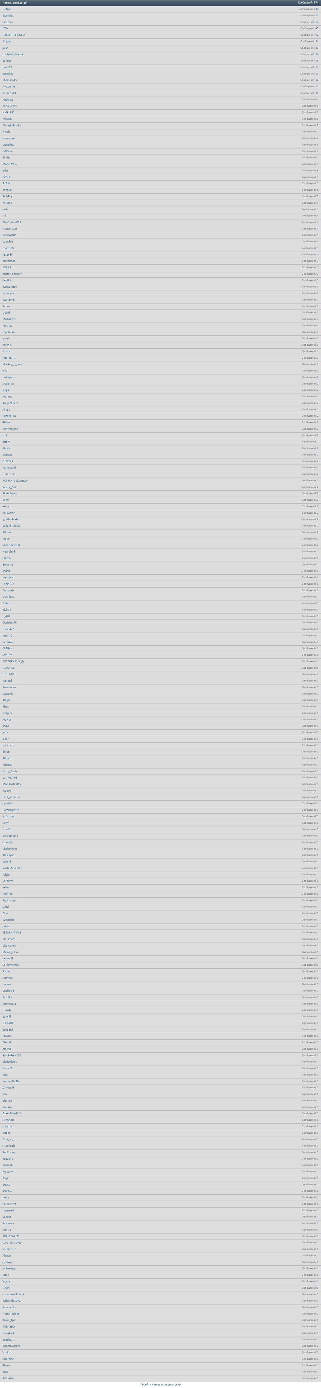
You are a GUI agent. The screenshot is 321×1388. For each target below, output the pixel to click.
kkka (5, 170)
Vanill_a (7, 1352)
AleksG (7, 1042)
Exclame (8, 564)
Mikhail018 (9, 319)
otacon (7, 1049)
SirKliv (6, 157)
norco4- (7, 345)
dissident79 (10, 622)
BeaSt (6, 1184)
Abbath (7, 758)
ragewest (8, 1210)
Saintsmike (9, 1307)
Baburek (8, 694)
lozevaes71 (9, 1004)
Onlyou (7, 41)
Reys (5, 48)
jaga (5, 1371)
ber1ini (7, 280)
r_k (4, 215)
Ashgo (6, 409)
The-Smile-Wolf (12, 222)
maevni (7, 790)
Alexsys (7, 1255)
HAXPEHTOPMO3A (14, 35)
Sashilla (7, 997)
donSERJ (8, 1029)
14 (316, 67)
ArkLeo (7, 532)
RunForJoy (9, 1152)
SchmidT (8, 978)
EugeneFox (9, 416)
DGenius (8, 22)
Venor (6, 500)
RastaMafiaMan (12, 868)
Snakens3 (8, 990)
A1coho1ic (9, 1145)
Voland (7, 861)
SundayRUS (10, 235)
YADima (7, 203)
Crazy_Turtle (10, 771)
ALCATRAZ (9, 513)
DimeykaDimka (12, 125)
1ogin (6, 1178)
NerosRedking (11, 1314)
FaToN (6, 183)
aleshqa (7, 1100)
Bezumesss (9, 687)
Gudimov (8, 1262)
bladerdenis (10, 1061)
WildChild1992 (11, 1300)
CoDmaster (9, 1204)
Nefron (7, 9)
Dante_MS (9, 668)
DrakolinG (9, 144)
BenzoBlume (10, 835)
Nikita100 (8, 1023)
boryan (7, 984)
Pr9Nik (7, 177)
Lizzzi (6, 906)
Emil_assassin (11, 797)
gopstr (6, 338)
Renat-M (8, 1171)
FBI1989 (8, 254)
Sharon (7, 1365)
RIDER (6, 1133)
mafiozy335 (10, 467)
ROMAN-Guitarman (15, 480)
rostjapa (8, 713)
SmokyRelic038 (12, 1055)
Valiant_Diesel (11, 525)
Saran (6, 306)
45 (316, 28)
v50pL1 (7, 267)
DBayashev (9, 945)
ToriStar (7, 894)
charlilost (8, 596)
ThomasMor (10, 80)
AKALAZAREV (11, 1236)
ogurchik (8, 803)
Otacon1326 (10, 228)
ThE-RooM (9, 939)
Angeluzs (8, 99)
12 (316, 86)
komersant (9, 138)
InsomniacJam (11, 1346)
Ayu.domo (9, 86)
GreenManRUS (12, 1113)
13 (316, 73)
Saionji (7, 1016)
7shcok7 (7, 764)
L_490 (6, 616)
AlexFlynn (8, 855)
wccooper (8, 293)
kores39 (7, 1191)
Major (6, 539)
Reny (6, 823)
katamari (8, 1126)
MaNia (7, 719)
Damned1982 (11, 810)
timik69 (7, 67)
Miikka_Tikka (10, 952)
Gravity (7, 1010)
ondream (8, 1165)
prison (6, 926)
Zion (5, 913)
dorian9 (7, 1068)
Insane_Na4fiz (11, 1081)
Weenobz (8, 919)
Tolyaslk (7, 119)
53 (316, 22)
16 (316, 54)
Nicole (6, 131)
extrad (6, 506)
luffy (5, 732)
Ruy (5, 1094)
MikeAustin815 (12, 784)
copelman (9, 332)
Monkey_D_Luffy (13, 364)
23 (316, 48)
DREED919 (9, 358)
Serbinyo (8, 881)
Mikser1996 (10, 164)
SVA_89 (7, 655)
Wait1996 (9, 299)
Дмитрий (8, 1087)
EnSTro (7, 1036)
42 (316, 35)
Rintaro (7, 1107)
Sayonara (8, 1223)
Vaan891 (8, 241)
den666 (7, 190)
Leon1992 (8, 248)
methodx (8, 577)
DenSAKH (8, 1120)
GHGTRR (8, 461)
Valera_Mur (10, 487)
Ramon (7, 971)
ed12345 (8, 1159)
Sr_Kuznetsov (11, 965)
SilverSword (10, 493)
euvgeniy (8, 73)
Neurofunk (9, 551)
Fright (6, 874)
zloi (5, 435)
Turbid (6, 603)
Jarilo (6, 1275)
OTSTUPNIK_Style (13, 661)
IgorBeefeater (11, 519)
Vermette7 (9, 1249)
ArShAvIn (8, 1378)
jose (5, 1074)
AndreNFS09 (10, 403)
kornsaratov (10, 286)
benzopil (8, 958)
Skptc (6, 706)
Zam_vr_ (8, 1139)
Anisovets (8, 590)
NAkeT (7, 1288)
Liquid (6, 312)
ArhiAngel (9, 1359)
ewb (5, 209)
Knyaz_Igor (9, 1320)
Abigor (7, 700)
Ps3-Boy (7, 196)
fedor (6, 1197)
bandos (7, 60)
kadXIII (7, 571)
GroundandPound (13, 1294)
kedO (6, 726)
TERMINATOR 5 (12, 932)
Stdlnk (6, 422)
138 (316, 9)
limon (6, 751)
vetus (6, 887)
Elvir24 (7, 609)
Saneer (7, 1216)
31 (316, 41)
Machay (7, 325)
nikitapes (8, 377)
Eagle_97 (8, 584)
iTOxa (6, 28)
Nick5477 (8, 629)
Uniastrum (9, 474)
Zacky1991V (10, 106)
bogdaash (8, 1339)
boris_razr (9, 745)
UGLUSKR (9, 674)
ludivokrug (9, 1268)
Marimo (7, 396)
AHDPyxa (8, 648)
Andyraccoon (10, 429)
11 (316, 93)
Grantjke (8, 842)
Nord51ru (8, 829)
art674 (7, 441)
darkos (7, 351)
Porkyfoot (8, 1333)
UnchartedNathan (13, 54)
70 (316, 15)
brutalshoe (9, 261)
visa (5, 370)
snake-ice (8, 383)
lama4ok (8, 642)
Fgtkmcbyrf (9, 900)
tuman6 (7, 680)
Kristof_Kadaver (12, 274)
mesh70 (7, 635)
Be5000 (7, 454)
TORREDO (9, 1326)
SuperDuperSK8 (12, 545)
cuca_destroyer (12, 1242)
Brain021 (8, 15)
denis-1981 (9, 93)
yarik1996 (8, 112)
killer (6, 739)
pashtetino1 (10, 777)
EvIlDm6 (8, 151)
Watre (6, 1281)
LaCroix (7, 558)
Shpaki (7, 448)
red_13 (7, 1229)
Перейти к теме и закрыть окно (160, 1384)
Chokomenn (10, 849)
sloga (6, 390)
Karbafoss (9, 816)
